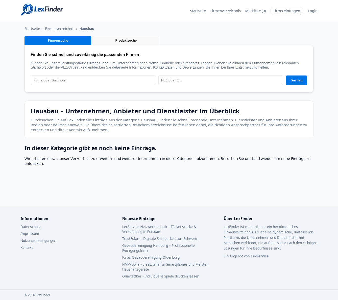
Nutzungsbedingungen (38, 240)
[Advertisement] (144, 189)
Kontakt (27, 247)
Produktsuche (126, 40)
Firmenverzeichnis (225, 10)
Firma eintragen (286, 10)
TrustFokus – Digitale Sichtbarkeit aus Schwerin (160, 238)
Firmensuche (58, 40)
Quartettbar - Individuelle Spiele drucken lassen (160, 276)
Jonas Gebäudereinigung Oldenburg (151, 257)
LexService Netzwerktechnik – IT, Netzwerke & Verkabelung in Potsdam (159, 229)
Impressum (30, 233)
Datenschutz (30, 226)
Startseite (198, 10)
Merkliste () (255, 10)
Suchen (296, 80)
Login (312, 10)
